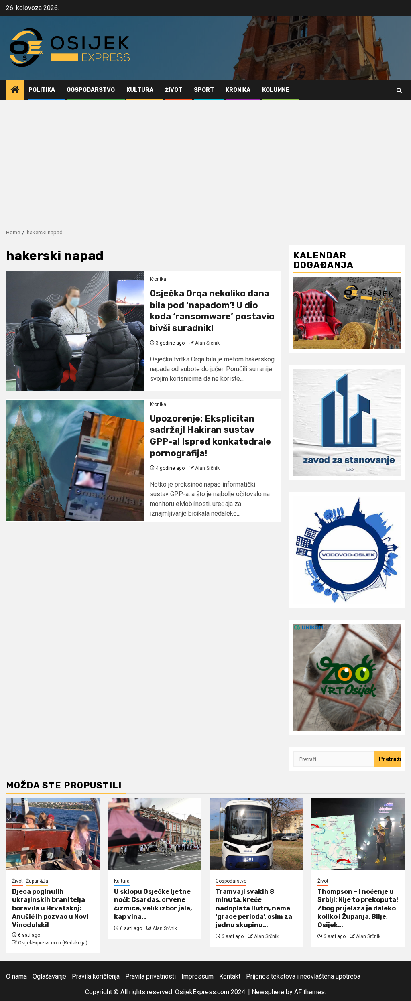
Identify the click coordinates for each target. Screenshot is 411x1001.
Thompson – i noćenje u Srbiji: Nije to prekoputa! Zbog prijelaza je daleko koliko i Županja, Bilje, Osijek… (357, 908)
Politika (41, 90)
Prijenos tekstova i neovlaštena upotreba (303, 976)
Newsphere (268, 992)
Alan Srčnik (207, 343)
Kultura (139, 90)
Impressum (197, 976)
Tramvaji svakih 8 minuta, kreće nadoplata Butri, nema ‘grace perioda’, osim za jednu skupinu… (254, 908)
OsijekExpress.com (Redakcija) (52, 943)
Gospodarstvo (91, 90)
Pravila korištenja (96, 976)
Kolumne (275, 90)
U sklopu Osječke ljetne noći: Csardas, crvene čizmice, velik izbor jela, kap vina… (153, 904)
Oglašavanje (49, 976)
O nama (16, 976)
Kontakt (229, 976)
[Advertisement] (205, 160)
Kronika (238, 90)
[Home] (15, 90)
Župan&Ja (37, 881)
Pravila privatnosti (150, 976)
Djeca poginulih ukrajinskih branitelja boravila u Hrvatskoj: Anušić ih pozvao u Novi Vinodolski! (50, 908)
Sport (204, 90)
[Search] (399, 90)
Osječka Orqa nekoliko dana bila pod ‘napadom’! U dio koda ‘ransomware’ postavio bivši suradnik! (212, 310)
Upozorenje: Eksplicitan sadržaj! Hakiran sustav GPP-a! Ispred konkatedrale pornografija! (210, 436)
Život (173, 90)
